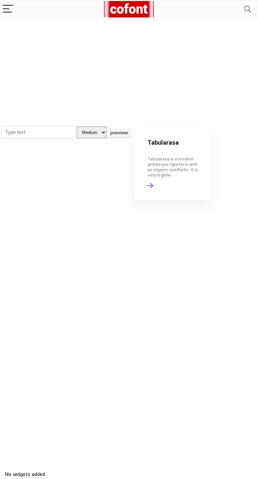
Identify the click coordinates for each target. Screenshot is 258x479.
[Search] (248, 9)
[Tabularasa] (173, 163)
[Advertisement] (129, 69)
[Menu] (8, 9)
